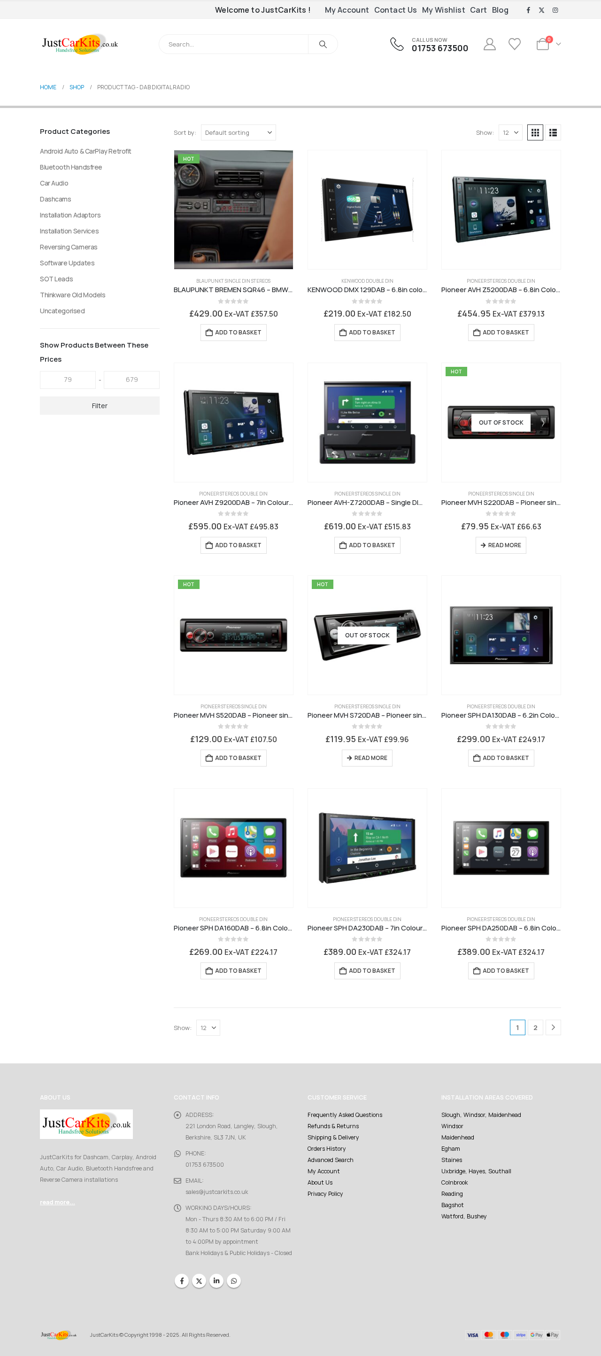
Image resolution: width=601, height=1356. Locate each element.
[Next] (553, 1027)
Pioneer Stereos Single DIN (367, 493)
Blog (500, 10)
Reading (452, 1194)
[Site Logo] (80, 43)
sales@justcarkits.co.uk (216, 1192)
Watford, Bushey (464, 1216)
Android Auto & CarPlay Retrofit (85, 151)
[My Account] (489, 44)
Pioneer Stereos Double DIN (501, 281)
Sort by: (185, 132)
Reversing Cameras (69, 246)
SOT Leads (56, 278)
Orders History (327, 1149)
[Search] (323, 44)
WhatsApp (234, 1281)
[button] (535, 132)
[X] (542, 10)
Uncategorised (62, 310)
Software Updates (67, 262)
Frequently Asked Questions (345, 1115)
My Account (347, 10)
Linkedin (216, 1281)
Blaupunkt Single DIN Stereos (233, 281)
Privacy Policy (325, 1194)
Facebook (182, 1281)
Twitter (199, 1281)
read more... (57, 1202)
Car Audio (54, 182)
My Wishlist (443, 10)
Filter (100, 405)
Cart (478, 10)
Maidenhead (457, 1137)
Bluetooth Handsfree (71, 167)
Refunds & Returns (333, 1126)
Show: (485, 132)
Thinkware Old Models (73, 294)
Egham (450, 1149)
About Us (320, 1182)
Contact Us (395, 10)
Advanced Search (331, 1160)
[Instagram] (555, 10)
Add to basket (238, 332)
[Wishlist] (516, 44)
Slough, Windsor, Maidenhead (481, 1115)
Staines (451, 1160)
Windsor (452, 1126)
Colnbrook (454, 1182)
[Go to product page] (367, 209)
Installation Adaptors (70, 214)
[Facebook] (528, 10)
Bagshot (452, 1205)
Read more (504, 545)
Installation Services (69, 230)
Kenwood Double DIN (367, 281)
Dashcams (55, 198)
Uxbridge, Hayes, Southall (476, 1171)
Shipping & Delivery (333, 1137)
